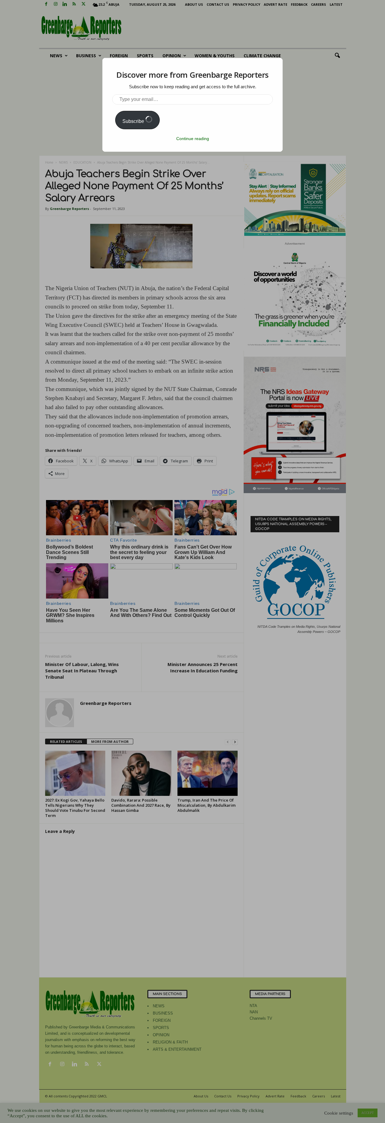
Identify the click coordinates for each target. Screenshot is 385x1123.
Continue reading (192, 138)
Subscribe (133, 121)
